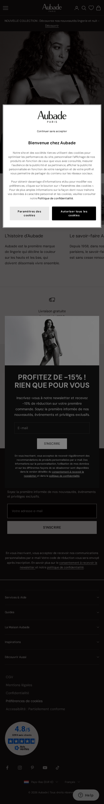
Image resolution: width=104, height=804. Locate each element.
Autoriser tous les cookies (74, 213)
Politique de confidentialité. (55, 198)
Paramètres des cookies (29, 213)
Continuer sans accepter (52, 131)
